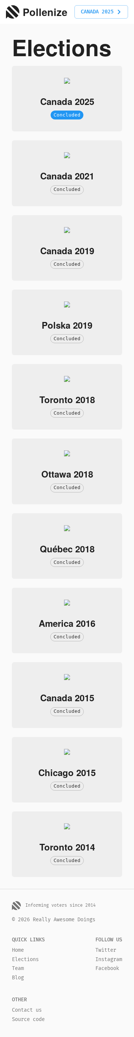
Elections (25, 959)
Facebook (107, 968)
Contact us (27, 1010)
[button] (101, 12)
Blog (18, 977)
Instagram (108, 959)
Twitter (105, 950)
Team (18, 968)
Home (18, 950)
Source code (28, 1019)
